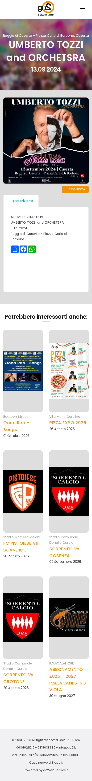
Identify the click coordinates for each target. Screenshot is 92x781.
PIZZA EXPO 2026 (67, 423)
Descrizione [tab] (23, 200)
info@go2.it (67, 747)
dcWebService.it (55, 770)
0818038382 (46, 747)
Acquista (76, 189)
